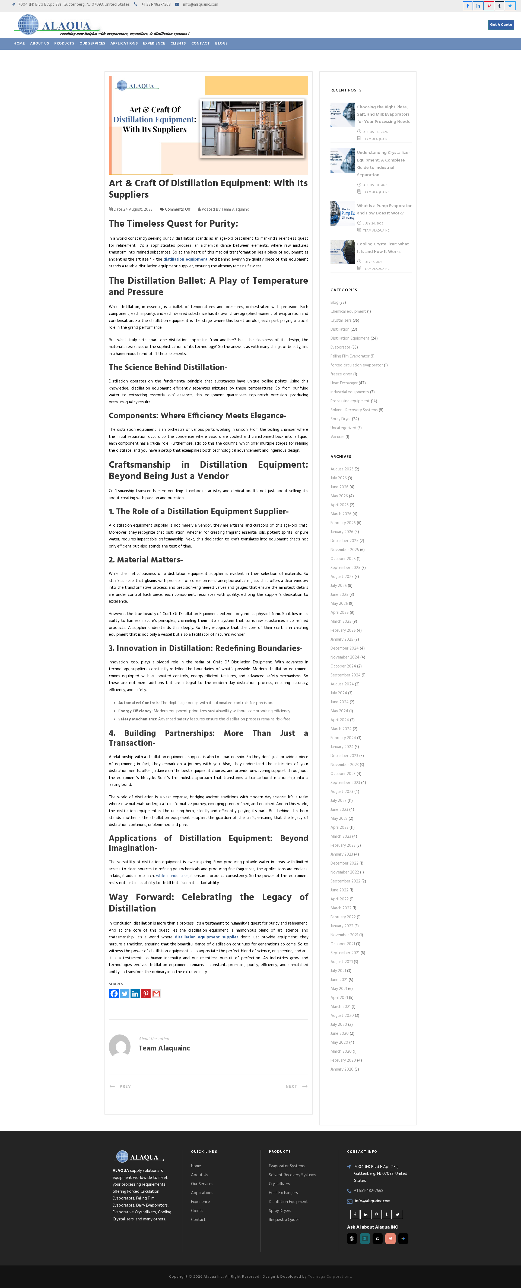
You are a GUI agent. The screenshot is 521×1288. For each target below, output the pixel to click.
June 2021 (339, 980)
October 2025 (343, 559)
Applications (124, 43)
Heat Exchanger (344, 383)
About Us (39, 43)
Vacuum (337, 437)
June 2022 (339, 890)
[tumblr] (499, 6)
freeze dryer (341, 374)
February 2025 (343, 630)
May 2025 (339, 603)
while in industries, (172, 876)
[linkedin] (478, 6)
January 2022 (342, 926)
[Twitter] (124, 993)
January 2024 (342, 747)
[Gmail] (156, 993)
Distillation (340, 329)
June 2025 (339, 594)
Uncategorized (343, 428)
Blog (334, 302)
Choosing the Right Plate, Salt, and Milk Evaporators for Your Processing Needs (383, 114)
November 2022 (345, 872)
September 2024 (346, 675)
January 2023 (342, 854)
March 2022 (341, 908)
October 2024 (343, 666)
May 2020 (339, 1042)
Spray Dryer (341, 419)
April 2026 (340, 505)
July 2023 (339, 801)
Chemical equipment (348, 311)
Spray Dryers (280, 1211)
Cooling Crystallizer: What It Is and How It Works (383, 248)
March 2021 (341, 1007)
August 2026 (342, 469)
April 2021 (339, 998)
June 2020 (340, 1033)
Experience (154, 43)
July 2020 (339, 1024)
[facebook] (467, 6)
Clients (178, 43)
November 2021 (344, 935)
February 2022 (343, 917)
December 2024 (345, 648)
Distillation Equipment (350, 338)
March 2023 (341, 836)
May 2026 (339, 496)
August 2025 (342, 577)
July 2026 (339, 478)
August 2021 (342, 962)
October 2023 (343, 774)
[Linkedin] (135, 993)
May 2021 (339, 989)
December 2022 (344, 863)
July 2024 (339, 693)
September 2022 (345, 881)
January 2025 (342, 639)
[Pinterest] (146, 993)
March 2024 (341, 729)
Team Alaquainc (164, 1048)
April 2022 (340, 899)
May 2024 (339, 711)
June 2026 (339, 487)
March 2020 (341, 1051)
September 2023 (345, 783)
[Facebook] (114, 993)
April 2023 (339, 827)
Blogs (221, 43)
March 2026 (341, 514)
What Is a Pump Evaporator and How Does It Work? (384, 209)
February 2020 (343, 1060)
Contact (200, 43)
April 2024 (340, 720)
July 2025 (339, 586)
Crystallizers (341, 320)
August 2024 (342, 684)
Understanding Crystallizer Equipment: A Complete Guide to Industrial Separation (383, 164)
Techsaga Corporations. (330, 1277)
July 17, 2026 (373, 262)
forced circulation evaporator (357, 365)
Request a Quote (284, 1220)
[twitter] (510, 6)
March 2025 (341, 621)
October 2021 (343, 944)
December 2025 (344, 541)
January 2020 (342, 1069)
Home (19, 43)
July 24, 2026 (373, 223)
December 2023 (344, 756)
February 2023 (343, 845)
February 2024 (343, 738)
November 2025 (345, 550)
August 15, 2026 (375, 132)
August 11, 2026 (375, 185)
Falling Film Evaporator (350, 356)
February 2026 (343, 523)
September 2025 (345, 568)
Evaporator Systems (287, 1166)
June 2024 (340, 702)
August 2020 (342, 1015)
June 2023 (339, 809)
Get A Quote (501, 25)
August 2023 (342, 792)
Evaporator (340, 347)
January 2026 (342, 532)
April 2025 (340, 612)
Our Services (92, 43)
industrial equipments (350, 392)
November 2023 (345, 765)
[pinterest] (489, 6)
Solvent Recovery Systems (354, 410)
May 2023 (339, 818)
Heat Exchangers (283, 1193)
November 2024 (345, 657)
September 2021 (345, 953)
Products (64, 43)
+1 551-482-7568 (156, 4)
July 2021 (338, 971)
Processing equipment (350, 401)
